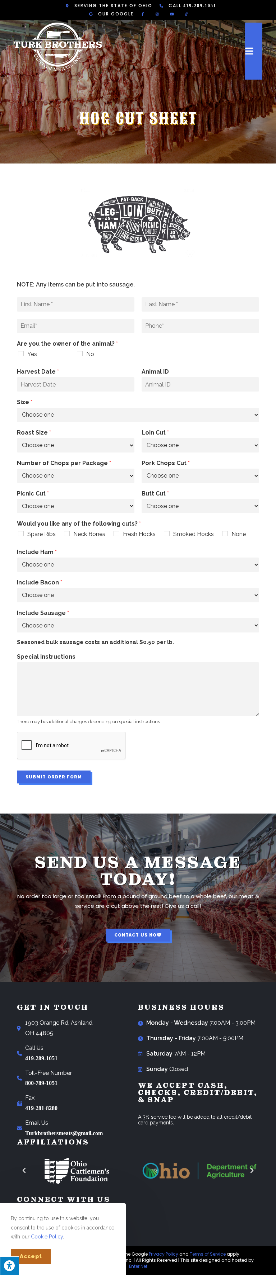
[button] (138, 935)
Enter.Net (138, 1266)
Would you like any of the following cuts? (79, 523)
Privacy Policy (163, 1254)
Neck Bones (89, 534)
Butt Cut (155, 493)
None (238, 534)
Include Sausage (43, 613)
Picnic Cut (33, 493)
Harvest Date (38, 371)
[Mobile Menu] (253, 51)
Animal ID (155, 371)
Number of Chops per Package (64, 463)
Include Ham (37, 552)
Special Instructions (46, 656)
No (90, 354)
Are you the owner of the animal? (67, 343)
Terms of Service (208, 1254)
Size (24, 402)
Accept (31, 1256)
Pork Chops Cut (166, 463)
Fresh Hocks (139, 534)
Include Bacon (39, 582)
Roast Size (34, 432)
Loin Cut (155, 432)
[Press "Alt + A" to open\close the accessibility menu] (9, 1265)
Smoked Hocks (193, 534)
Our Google (116, 14)
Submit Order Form (54, 776)
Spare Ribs (41, 534)
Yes (32, 354)
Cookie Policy (47, 1237)
